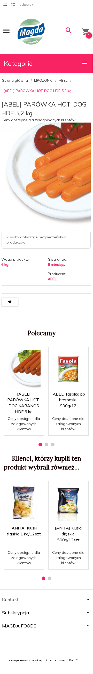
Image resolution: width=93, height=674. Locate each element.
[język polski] (5, 4)
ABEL (52, 279)
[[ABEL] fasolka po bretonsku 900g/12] (68, 369)
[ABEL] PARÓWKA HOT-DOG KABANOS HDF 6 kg (24, 422)
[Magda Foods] (31, 32)
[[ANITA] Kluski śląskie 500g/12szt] (68, 503)
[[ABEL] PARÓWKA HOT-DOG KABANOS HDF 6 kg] (24, 369)
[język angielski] (13, 4)
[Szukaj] (68, 31)
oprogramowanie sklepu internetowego (38, 660)
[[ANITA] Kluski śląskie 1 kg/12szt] (24, 503)
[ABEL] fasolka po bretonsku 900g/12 (68, 399)
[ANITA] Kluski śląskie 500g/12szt (68, 533)
